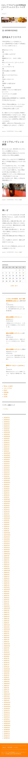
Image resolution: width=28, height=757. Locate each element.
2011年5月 (6, 687)
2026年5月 (7, 422)
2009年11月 (7, 704)
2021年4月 (6, 526)
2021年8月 (6, 522)
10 (23, 273)
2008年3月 (7, 736)
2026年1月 (6, 430)
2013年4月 (6, 662)
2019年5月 (6, 562)
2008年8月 (7, 729)
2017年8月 (6, 593)
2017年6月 (6, 597)
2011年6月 (6, 685)
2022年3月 (7, 512)
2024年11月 (7, 455)
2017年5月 (6, 600)
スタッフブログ (8, 388)
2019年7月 (6, 560)
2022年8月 (7, 505)
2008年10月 (7, 725)
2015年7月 (6, 633)
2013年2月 (6, 667)
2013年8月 (6, 656)
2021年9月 (6, 520)
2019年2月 (6, 566)
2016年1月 (6, 623)
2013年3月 (6, 664)
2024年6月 (7, 465)
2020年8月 (7, 539)
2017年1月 (6, 604)
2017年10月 (7, 589)
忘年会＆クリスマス (11, 37)
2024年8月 (7, 461)
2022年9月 (7, 503)
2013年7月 (6, 658)
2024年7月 (7, 463)
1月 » (16, 285)
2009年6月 (7, 713)
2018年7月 (6, 576)
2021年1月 (6, 530)
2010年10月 (7, 698)
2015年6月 (6, 635)
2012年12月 (7, 669)
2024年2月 (7, 474)
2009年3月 (7, 715)
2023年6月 (7, 489)
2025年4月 (7, 445)
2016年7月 (6, 612)
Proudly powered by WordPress (13, 753)
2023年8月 (7, 486)
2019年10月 (7, 553)
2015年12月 (7, 625)
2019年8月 (6, 558)
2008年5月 (7, 731)
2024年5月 (7, 468)
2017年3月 (6, 602)
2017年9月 (6, 591)
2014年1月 (6, 650)
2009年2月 (7, 717)
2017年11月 (7, 587)
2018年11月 (7, 568)
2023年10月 (7, 482)
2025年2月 (6, 449)
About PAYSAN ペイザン (10, 747)
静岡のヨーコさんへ (11, 365)
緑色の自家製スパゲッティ (13, 317)
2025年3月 (6, 447)
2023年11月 (7, 480)
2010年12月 (7, 694)
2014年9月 (6, 648)
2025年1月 (6, 451)
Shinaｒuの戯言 (18, 131)
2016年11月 (7, 606)
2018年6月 (6, 579)
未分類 (5, 394)
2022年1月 (6, 514)
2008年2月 (7, 738)
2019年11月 (7, 551)
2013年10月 (7, 654)
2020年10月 (7, 535)
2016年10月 (7, 608)
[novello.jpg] (14, 190)
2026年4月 (7, 424)
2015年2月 (6, 641)
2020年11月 (7, 533)
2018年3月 (6, 583)
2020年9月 (7, 537)
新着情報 (6, 392)
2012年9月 (6, 673)
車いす (5, 210)
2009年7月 (7, 711)
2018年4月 (6, 581)
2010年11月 (7, 696)
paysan (4, 131)
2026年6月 (7, 419)
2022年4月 (7, 509)
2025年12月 (7, 432)
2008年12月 (7, 721)
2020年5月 (7, 545)
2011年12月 (7, 679)
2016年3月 (6, 618)
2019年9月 (6, 556)
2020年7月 (7, 541)
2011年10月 (7, 683)
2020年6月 (7, 543)
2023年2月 (6, 495)
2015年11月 (7, 627)
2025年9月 (7, 438)
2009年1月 (7, 719)
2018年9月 (6, 572)
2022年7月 (7, 507)
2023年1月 (6, 497)
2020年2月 (7, 549)
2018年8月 (6, 574)
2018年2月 (6, 585)
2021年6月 (6, 524)
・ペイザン (5, 409)
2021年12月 (7, 516)
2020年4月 (7, 547)
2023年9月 (7, 484)
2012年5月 (6, 675)
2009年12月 (7, 702)
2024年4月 (7, 470)
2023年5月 (6, 491)
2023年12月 (7, 478)
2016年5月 (6, 614)
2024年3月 (7, 472)
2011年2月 (6, 692)
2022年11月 (7, 499)
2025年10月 (7, 436)
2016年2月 (6, 620)
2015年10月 (7, 629)
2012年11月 (7, 671)
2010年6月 (6, 700)
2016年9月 (6, 610)
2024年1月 (6, 476)
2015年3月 (6, 639)
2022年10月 (7, 501)
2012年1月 (6, 677)
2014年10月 (7, 646)
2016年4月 (6, 616)
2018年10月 (7, 570)
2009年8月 (7, 708)
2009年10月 (7, 706)
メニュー (4, 13)
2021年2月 (6, 528)
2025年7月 (6, 440)
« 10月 (12, 285)
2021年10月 (7, 518)
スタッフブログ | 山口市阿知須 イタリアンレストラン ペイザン (13, 7)
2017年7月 (6, 595)
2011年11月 (6, 681)
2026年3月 (7, 426)
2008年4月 (7, 734)
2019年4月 (6, 564)
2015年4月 (6, 637)
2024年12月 (7, 453)
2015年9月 (6, 631)
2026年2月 (7, 428)
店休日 (5, 390)
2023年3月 (6, 493)
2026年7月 (7, 417)
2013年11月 (7, 652)
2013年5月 (6, 660)
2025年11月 (7, 434)
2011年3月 (6, 690)
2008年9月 (7, 727)
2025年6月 (7, 442)
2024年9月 (7, 459)
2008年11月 (7, 723)
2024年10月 (7, 457)
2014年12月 (7, 644)
